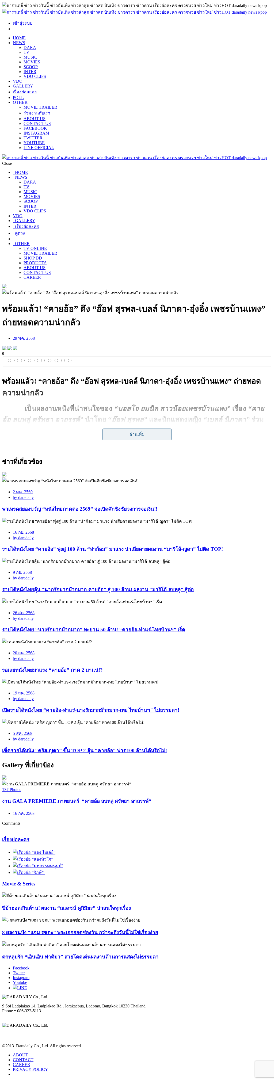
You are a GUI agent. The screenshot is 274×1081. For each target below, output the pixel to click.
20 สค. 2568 (24, 653)
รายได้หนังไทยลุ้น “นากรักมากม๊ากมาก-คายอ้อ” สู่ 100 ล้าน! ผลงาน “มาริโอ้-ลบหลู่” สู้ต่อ (98, 589)
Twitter (19, 973)
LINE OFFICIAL (39, 147)
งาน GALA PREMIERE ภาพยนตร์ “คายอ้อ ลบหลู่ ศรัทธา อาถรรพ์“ (77, 801)
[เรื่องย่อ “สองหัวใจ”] (33, 859)
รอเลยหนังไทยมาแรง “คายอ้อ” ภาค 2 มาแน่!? (52, 670)
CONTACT (23, 1059)
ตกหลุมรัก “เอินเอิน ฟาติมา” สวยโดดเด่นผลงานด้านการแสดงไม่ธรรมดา (80, 957)
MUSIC (30, 57)
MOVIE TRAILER (40, 107)
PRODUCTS (35, 263)
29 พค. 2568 (24, 338)
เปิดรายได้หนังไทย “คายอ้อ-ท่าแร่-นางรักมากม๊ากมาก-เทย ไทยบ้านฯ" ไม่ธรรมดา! (90, 710)
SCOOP (31, 66)
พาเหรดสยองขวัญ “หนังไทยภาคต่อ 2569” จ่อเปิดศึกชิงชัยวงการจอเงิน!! (79, 509)
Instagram (21, 977)
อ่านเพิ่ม (137, 434)
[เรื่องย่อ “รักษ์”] (29, 872)
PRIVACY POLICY (30, 1069)
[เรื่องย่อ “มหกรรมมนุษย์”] (38, 866)
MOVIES (32, 62)
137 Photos (11, 789)
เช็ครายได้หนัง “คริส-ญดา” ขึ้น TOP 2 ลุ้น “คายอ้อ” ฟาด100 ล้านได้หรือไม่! (84, 750)
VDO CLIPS (35, 76)
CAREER (32, 277)
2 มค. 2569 (23, 492)
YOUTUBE (34, 142)
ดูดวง (19, 233)
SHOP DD (33, 258)
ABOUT (20, 1055)
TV (26, 52)
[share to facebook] (4, 348)
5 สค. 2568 (22, 733)
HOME (19, 38)
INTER (30, 71)
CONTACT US (37, 123)
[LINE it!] (15, 348)
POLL (18, 97)
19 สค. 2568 (24, 693)
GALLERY (23, 86)
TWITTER (33, 138)
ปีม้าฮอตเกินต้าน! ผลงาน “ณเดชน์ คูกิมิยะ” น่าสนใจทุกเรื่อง (66, 908)
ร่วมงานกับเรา (37, 113)
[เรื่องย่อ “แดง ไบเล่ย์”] (34, 852)
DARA (30, 47)
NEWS (19, 42)
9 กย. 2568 (22, 572)
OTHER (20, 102)
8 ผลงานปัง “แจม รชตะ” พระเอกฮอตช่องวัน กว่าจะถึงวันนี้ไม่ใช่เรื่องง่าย (80, 932)
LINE (22, 987)
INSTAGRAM (36, 133)
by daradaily (23, 497)
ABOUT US (34, 118)
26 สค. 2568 (24, 612)
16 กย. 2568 (23, 532)
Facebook (21, 968)
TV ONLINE (35, 248)
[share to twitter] (9, 348)
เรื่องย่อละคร (25, 92)
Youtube (20, 982)
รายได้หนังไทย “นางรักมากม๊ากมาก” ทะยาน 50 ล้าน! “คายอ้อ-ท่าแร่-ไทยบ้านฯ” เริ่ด (93, 629)
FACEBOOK (35, 128)
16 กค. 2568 (24, 813)
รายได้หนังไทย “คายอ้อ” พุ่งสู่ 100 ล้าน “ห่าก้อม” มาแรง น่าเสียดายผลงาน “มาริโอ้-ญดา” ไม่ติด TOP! (112, 549)
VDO (17, 81)
